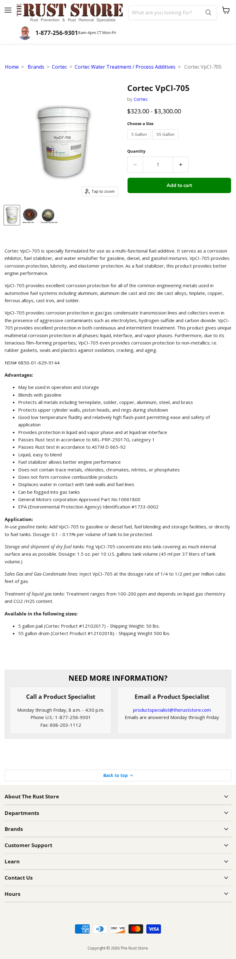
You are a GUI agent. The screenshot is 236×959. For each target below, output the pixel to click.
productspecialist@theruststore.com (172, 710)
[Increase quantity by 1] (181, 165)
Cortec (59, 66)
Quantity (136, 151)
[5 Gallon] (139, 141)
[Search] (208, 13)
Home (12, 66)
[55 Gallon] (166, 141)
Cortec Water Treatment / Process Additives (125, 66)
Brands (36, 66)
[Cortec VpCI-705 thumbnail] (12, 215)
